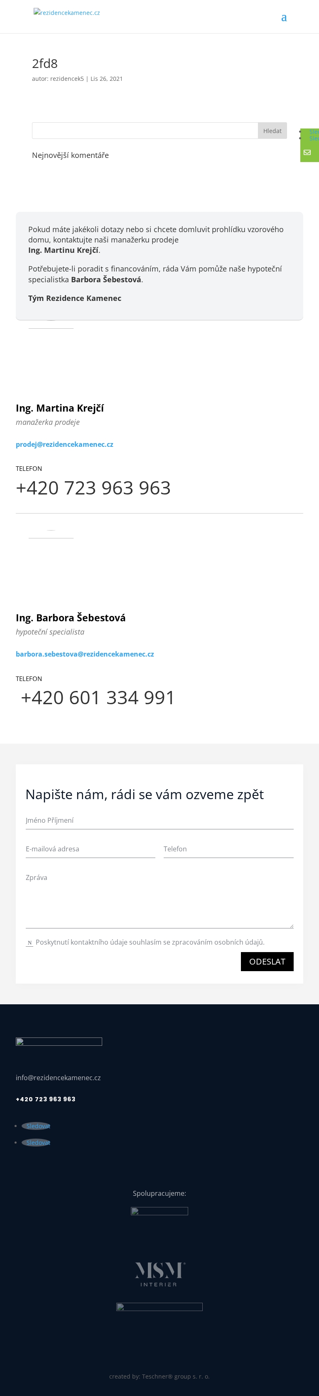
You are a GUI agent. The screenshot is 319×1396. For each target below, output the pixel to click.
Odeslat (267, 961)
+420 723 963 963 (46, 1099)
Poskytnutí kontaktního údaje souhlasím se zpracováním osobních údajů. (151, 942)
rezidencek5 (67, 78)
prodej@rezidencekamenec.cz (64, 444)
